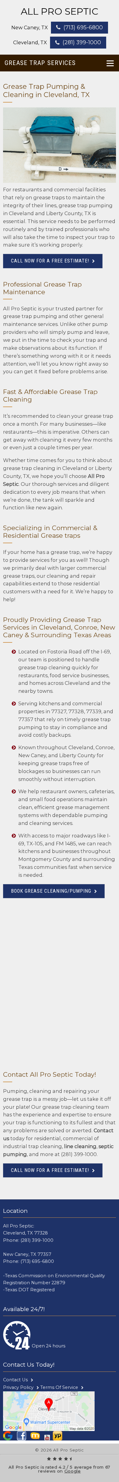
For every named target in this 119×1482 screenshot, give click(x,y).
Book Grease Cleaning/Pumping (51, 891)
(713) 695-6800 (83, 27)
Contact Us (15, 1380)
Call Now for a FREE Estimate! (50, 261)
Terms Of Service (59, 1387)
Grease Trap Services (40, 63)
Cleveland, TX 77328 (25, 1233)
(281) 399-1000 (82, 42)
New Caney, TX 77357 (27, 1254)
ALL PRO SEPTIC (59, 11)
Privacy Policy (18, 1387)
